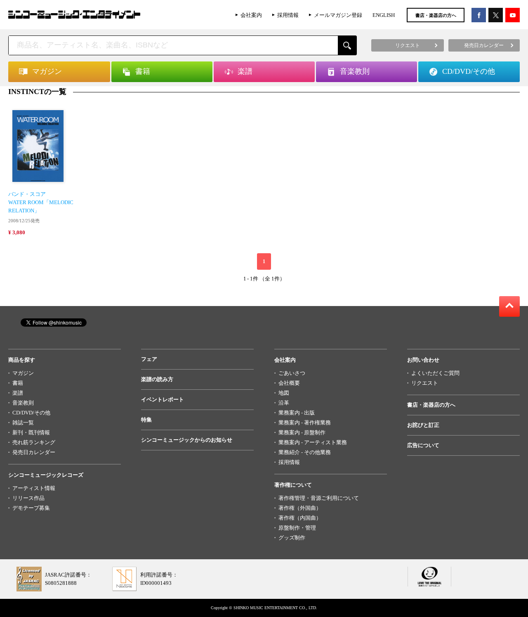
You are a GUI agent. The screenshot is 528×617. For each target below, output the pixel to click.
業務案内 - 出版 (296, 413)
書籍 (17, 383)
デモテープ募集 (31, 508)
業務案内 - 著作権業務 (304, 422)
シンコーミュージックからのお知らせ (186, 440)
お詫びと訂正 (423, 425)
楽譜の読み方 (157, 379)
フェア (149, 359)
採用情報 (288, 15)
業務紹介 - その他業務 (304, 452)
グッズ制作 (291, 538)
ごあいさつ (291, 373)
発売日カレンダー (33, 452)
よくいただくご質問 (435, 373)
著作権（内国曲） (299, 518)
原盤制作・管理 (297, 528)
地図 (283, 393)
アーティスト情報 (33, 488)
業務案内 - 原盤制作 (301, 432)
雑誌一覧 (23, 422)
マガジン (23, 373)
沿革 (283, 403)
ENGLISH (383, 15)
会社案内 (251, 15)
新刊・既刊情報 (31, 432)
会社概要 (289, 383)
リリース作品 (28, 498)
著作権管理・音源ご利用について (318, 498)
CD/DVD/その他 (31, 413)
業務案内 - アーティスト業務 (312, 442)
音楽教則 (23, 403)
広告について (423, 445)
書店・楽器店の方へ (435, 15)
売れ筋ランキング (33, 442)
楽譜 (17, 393)
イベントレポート (162, 399)
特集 (146, 420)
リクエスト (424, 383)
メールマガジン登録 (338, 15)
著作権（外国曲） (299, 508)
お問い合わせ (423, 360)
